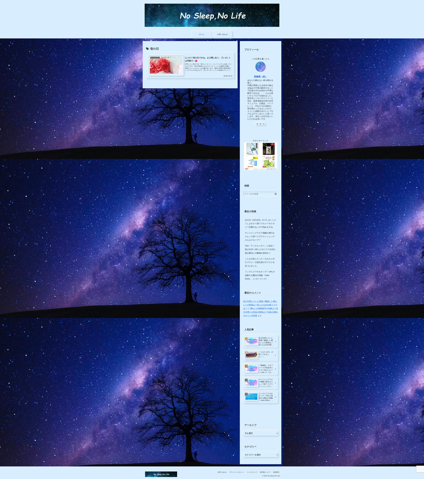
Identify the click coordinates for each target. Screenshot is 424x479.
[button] (276, 194)
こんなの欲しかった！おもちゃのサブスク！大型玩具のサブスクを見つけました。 (260, 262)
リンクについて (252, 472)
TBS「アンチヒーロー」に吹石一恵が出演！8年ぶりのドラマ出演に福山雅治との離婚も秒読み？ (260, 249)
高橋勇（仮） (260, 76)
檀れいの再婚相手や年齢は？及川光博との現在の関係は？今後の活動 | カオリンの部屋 (260, 312)
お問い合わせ (222, 472)
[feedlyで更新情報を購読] (260, 123)
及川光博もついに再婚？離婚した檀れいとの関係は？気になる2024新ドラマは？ (260, 305)
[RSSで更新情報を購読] (263, 123)
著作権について (265, 472)
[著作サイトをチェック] (257, 123)
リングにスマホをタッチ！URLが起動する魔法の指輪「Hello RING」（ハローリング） (260, 275)
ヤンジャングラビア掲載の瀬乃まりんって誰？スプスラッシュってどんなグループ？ (260, 236)
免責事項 (276, 472)
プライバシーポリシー (236, 472)
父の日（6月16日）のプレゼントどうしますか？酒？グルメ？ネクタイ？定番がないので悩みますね (260, 223)
